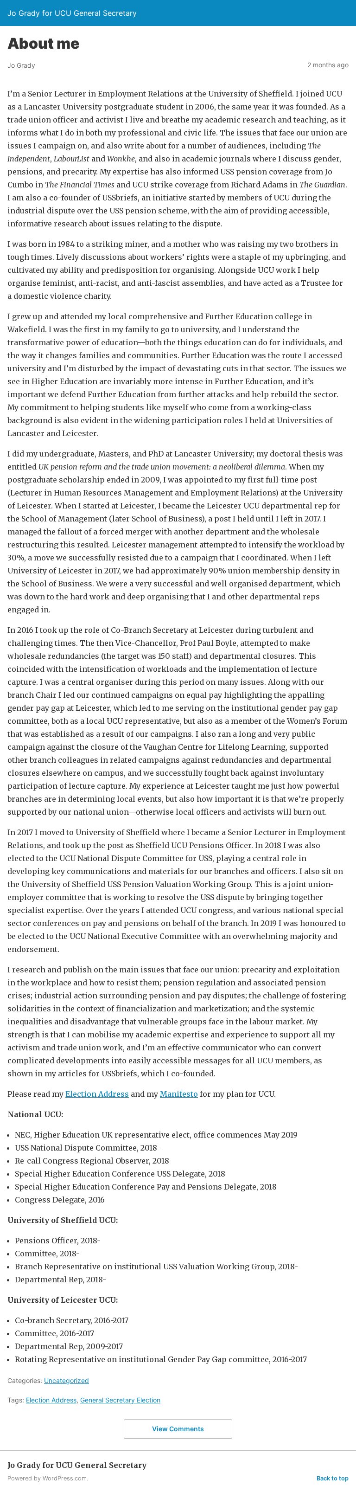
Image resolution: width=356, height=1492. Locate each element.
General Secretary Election (120, 1400)
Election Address (97, 1094)
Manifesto (179, 1094)
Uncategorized (66, 1380)
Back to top (333, 1478)
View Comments (178, 1429)
